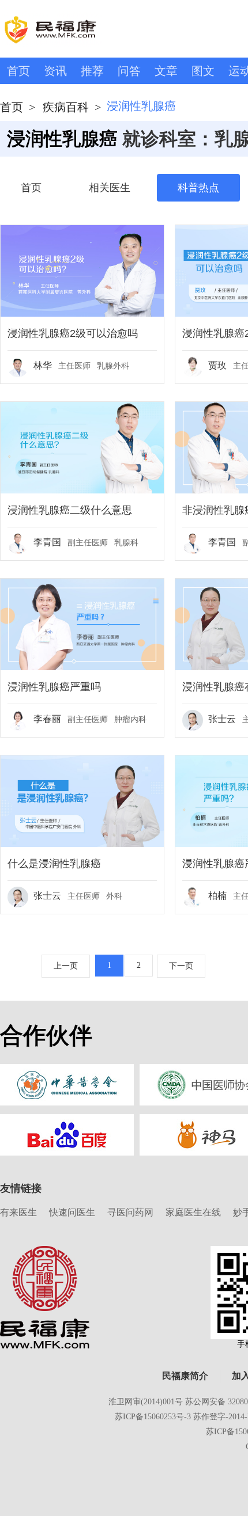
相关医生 (109, 187)
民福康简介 (185, 1376)
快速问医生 (72, 1212)
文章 (166, 70)
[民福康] (44, 1297)
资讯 (55, 70)
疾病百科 (66, 107)
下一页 (181, 966)
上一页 (66, 966)
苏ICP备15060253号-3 (153, 1416)
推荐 (92, 70)
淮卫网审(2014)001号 (145, 1401)
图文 (203, 70)
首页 (18, 70)
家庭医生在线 (193, 1212)
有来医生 (18, 1212)
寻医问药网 (130, 1212)
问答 (129, 70)
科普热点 (198, 187)
